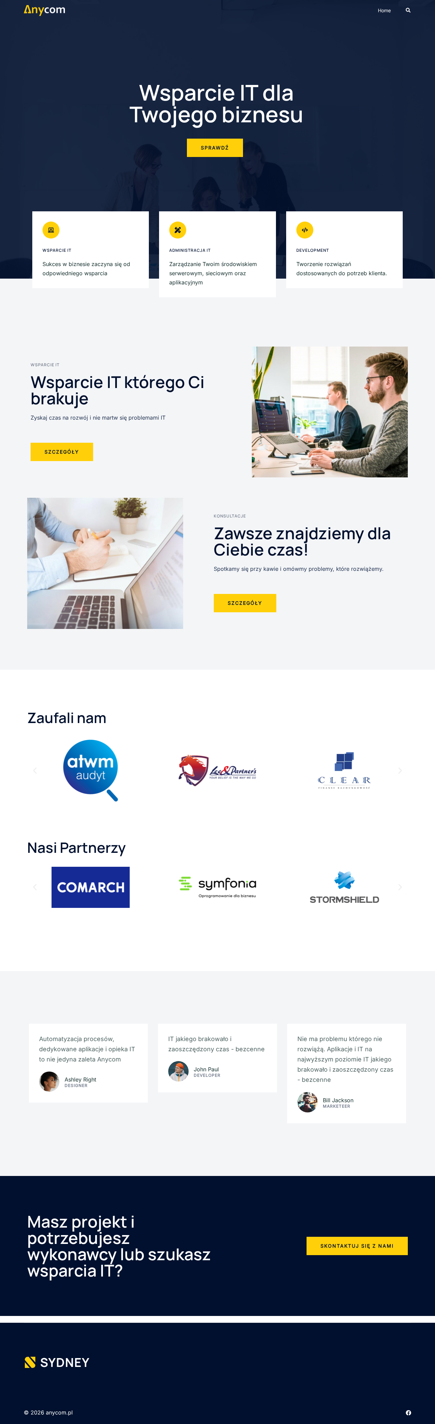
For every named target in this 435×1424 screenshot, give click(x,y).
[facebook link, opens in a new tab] (408, 1412)
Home (384, 10)
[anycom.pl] (44, 9)
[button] (408, 10)
